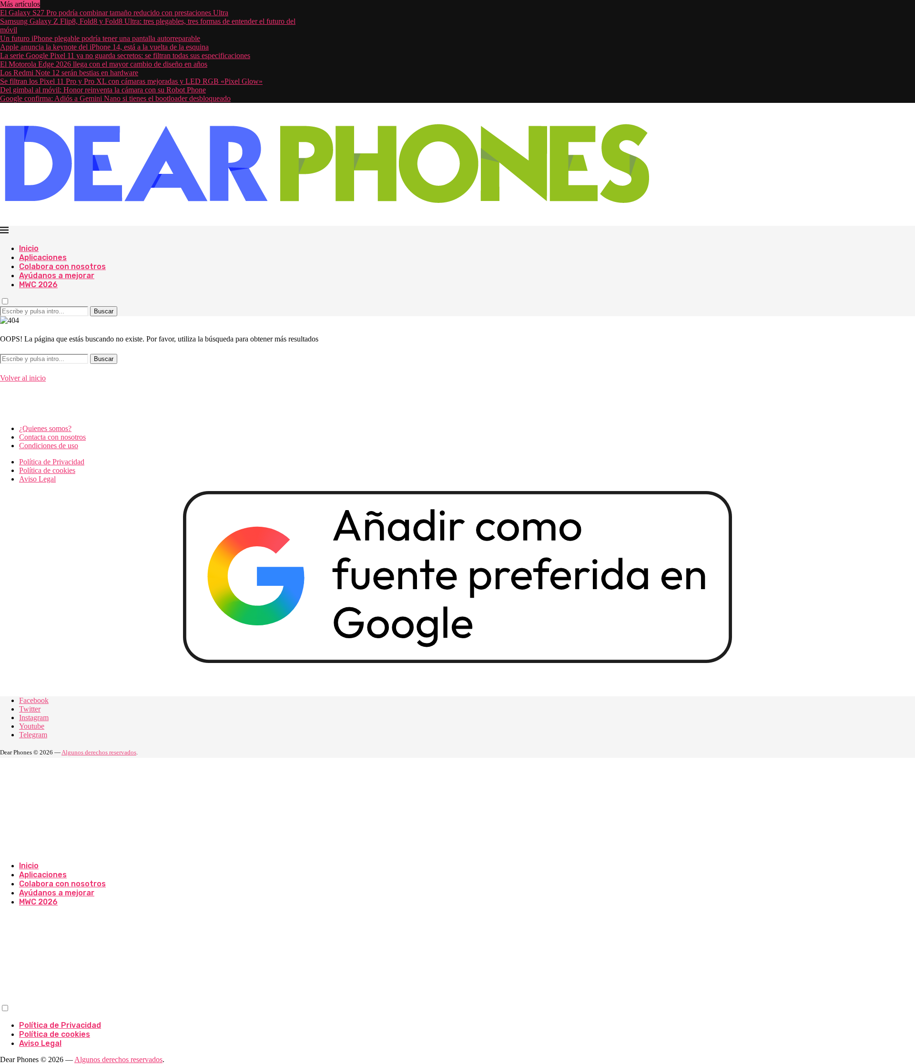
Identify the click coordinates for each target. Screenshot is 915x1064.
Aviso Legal (37, 479)
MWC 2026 (38, 284)
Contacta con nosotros (52, 437)
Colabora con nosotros (62, 266)
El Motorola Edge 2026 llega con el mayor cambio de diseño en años (103, 64)
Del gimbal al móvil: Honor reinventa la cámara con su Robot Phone (103, 90)
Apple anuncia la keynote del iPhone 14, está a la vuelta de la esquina (104, 47)
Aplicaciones (43, 257)
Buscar (103, 311)
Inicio (29, 248)
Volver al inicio (23, 378)
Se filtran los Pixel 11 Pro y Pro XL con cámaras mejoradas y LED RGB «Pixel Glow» (131, 81)
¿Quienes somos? (45, 428)
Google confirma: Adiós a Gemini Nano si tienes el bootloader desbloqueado (115, 98)
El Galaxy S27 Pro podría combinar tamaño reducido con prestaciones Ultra (114, 13)
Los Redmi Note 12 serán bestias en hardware (69, 73)
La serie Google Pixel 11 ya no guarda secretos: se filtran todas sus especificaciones (125, 55)
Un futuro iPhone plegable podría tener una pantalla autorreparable (100, 38)
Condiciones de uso (48, 446)
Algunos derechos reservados (98, 752)
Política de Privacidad (51, 462)
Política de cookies (47, 470)
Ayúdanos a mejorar (56, 275)
